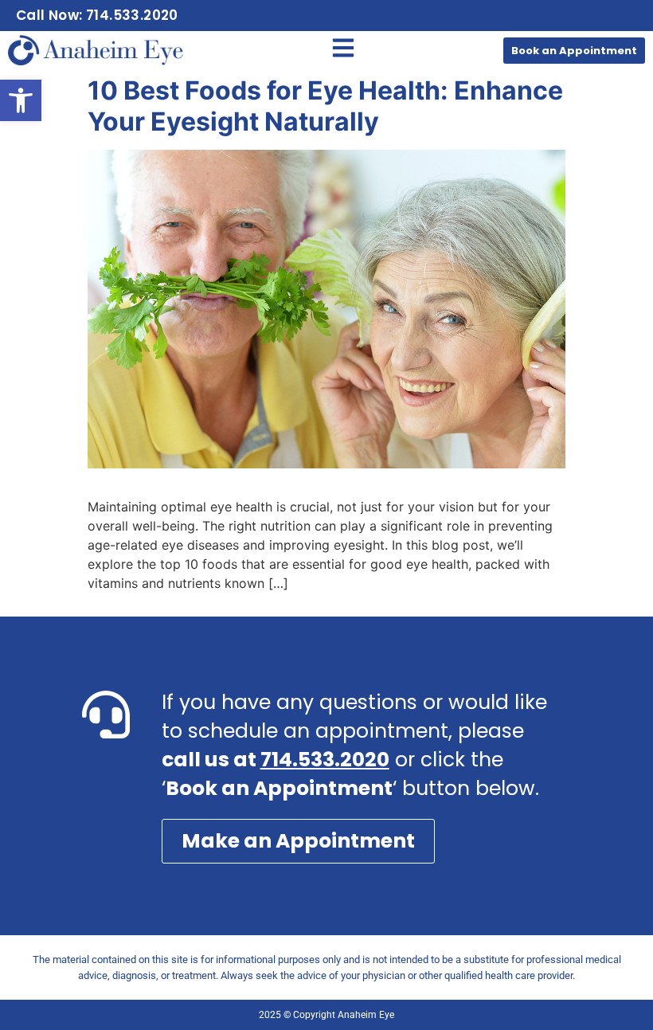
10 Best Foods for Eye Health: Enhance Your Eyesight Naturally (325, 105)
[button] (20, 100)
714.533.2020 (324, 759)
